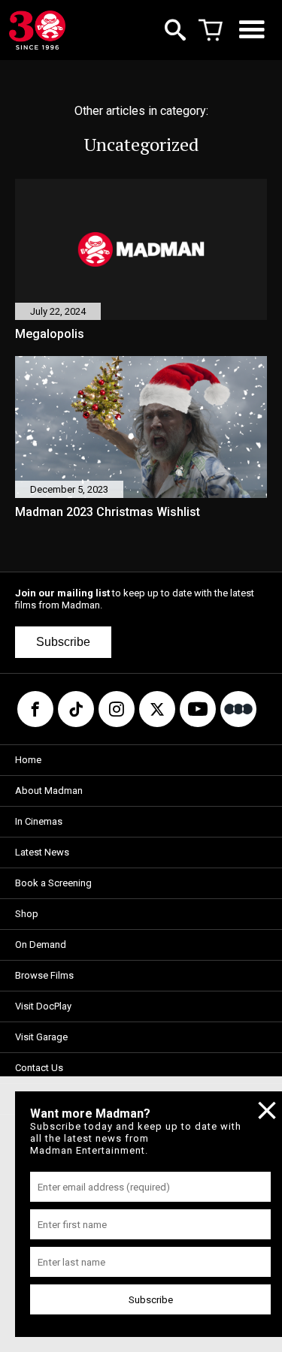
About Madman (49, 790)
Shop (26, 913)
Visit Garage (41, 1037)
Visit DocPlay (43, 1006)
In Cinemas (38, 821)
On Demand (40, 944)
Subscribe (63, 641)
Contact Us (39, 1067)
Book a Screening (53, 883)
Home (28, 759)
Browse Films (44, 975)
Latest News (42, 852)
